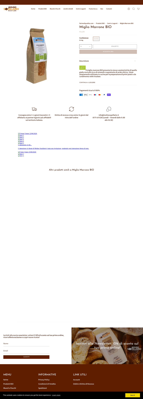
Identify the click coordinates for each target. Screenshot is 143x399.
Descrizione (84, 61)
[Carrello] (138, 9)
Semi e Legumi (112, 23)
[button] (33, 9)
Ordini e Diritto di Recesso (83, 384)
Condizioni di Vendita (47, 384)
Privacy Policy (43, 380)
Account (76, 380)
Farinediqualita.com (86, 23)
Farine (5, 380)
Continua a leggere (87, 82)
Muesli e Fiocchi (9, 388)
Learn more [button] (56, 395)
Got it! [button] (132, 395)
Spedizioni (42, 388)
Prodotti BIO (100, 23)
